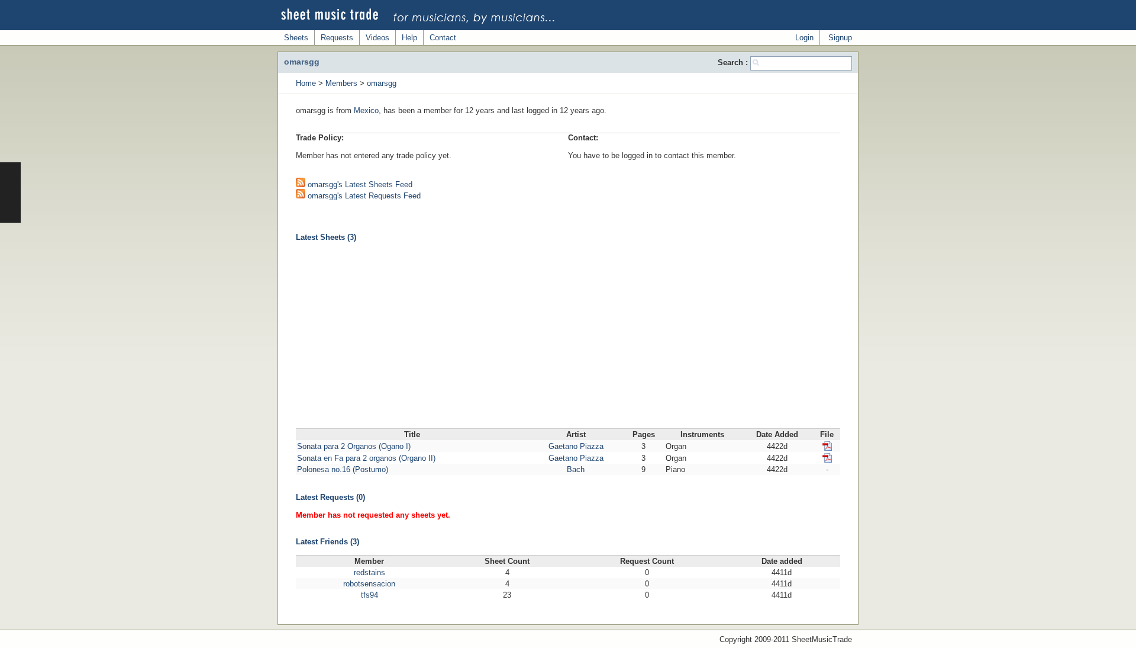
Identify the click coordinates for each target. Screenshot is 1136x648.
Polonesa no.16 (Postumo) (342, 469)
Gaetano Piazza (576, 446)
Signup (840, 37)
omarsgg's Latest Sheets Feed (358, 184)
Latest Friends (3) (327, 541)
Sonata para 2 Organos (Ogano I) (354, 446)
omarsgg (381, 83)
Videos (377, 37)
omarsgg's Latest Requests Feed (363, 195)
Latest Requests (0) (330, 497)
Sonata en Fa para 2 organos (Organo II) (366, 458)
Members (341, 83)
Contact (443, 37)
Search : (734, 62)
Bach (576, 469)
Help (409, 37)
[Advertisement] (568, 339)
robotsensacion (369, 583)
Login (804, 37)
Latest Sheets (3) (326, 237)
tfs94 (369, 595)
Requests (337, 37)
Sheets (296, 37)
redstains (369, 572)
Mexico (366, 110)
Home (306, 83)
